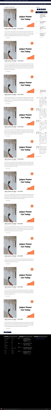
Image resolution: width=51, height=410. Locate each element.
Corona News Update (6, 338)
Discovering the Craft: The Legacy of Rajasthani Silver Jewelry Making (43, 34)
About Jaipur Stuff (12, 0)
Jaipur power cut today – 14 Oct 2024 (13, 94)
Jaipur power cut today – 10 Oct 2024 (13, 159)
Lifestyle (5, 346)
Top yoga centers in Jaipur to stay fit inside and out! (43, 149)
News (12, 346)
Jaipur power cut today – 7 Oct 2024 (13, 191)
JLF (11, 345)
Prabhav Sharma (41, 19)
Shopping (12, 350)
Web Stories (27, 0)
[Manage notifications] (1, 408)
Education (12, 338)
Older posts (6, 332)
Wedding (12, 353)
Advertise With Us (20, 0)
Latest (38, 12)
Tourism (5, 353)
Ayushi (10, 62)
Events (12, 339)
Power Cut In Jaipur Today (13, 348)
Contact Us (16, 0)
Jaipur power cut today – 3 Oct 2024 (13, 287)
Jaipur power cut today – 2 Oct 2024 (13, 319)
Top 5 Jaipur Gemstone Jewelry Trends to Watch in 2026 (43, 22)
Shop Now (24, 0)
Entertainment (6, 339)
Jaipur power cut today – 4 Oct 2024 (13, 256)
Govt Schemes (6, 342)
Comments (44, 12)
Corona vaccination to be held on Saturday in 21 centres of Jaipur (43, 113)
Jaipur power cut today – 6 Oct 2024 (13, 223)
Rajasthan (5, 350)
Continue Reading (8, 37)
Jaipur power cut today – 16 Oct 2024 (13, 28)
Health (12, 342)
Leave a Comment (14, 62)
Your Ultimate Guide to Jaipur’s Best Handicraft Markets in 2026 (43, 28)
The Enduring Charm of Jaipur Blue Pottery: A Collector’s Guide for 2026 (43, 91)
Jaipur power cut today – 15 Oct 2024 (13, 60)
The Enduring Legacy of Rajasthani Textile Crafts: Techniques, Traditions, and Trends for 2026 (43, 16)
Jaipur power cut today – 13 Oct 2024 (13, 126)
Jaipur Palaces (6, 345)
